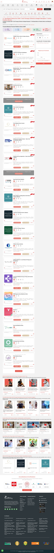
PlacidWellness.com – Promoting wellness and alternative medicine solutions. (9, 526)
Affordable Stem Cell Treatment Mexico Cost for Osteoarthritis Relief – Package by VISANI (20, 389)
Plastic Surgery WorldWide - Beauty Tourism (20, 529)
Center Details (24, 46)
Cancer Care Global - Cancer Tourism (8, 534)
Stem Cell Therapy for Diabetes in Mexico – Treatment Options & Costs (8, 411)
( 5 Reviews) (9, 43)
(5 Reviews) (32, 471)
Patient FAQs (22, 505)
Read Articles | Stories (31, 504)
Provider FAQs (22, 506)
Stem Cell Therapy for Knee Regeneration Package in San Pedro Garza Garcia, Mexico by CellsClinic (8, 389)
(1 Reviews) (45, 471)
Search (40, 9)
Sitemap (21, 510)
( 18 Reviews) (9, 186)
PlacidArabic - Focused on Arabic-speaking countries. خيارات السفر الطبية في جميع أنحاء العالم (33, 526)
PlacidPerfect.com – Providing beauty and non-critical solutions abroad (21, 526)
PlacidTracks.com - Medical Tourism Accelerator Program (43, 521)
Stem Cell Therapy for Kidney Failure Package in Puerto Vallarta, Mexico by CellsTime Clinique (33, 389)
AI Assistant (47, 9)
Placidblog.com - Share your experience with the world (43, 523)
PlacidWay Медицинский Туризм (21, 518)
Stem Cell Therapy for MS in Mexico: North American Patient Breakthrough (20, 448)
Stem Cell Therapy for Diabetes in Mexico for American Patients (8, 447)
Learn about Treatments (31, 503)
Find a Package (30, 499)
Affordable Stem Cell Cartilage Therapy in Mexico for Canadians (45, 447)
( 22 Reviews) (9, 283)
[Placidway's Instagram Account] (14, 509)
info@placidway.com (44, 500)
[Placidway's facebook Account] (5, 509)
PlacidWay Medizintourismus (8, 518)
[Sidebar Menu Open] (1, 2)
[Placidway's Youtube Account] (10, 509)
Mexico (40, 16)
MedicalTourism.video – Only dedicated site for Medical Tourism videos (9, 529)
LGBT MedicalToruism (42, 531)
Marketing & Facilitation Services (23, 502)
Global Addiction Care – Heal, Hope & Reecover (32, 532)
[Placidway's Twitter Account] (7, 509)
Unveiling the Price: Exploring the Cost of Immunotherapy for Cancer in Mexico (20, 429)
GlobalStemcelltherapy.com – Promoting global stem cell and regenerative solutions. (32, 529)
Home (4, 16)
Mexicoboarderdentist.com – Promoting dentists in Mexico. (43, 526)
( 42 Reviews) (9, 59)
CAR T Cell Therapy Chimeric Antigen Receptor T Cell (29, 16)
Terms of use (43, 60)
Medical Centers (9, 16)
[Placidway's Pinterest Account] (12, 509)
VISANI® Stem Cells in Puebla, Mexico (43, 43)
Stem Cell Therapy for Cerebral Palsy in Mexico (44, 410)
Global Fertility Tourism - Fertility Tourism (9, 532)
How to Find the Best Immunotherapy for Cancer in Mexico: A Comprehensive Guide (45, 429)
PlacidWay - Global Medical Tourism (43, 519)
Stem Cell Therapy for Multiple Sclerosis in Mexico (20, 410)
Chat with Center (16, 46)
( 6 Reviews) (9, 316)
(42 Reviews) (20, 471)
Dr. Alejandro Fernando (20, 24)
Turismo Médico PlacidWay (8, 520)
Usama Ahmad (32, 24)
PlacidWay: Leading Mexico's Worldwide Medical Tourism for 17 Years (33, 429)
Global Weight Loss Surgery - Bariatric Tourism (43, 529)
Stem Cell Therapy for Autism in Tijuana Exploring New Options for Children (33, 448)
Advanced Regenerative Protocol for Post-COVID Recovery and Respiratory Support (45, 389)
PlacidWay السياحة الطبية (19, 520)
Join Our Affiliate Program (22, 500)
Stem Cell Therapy (16, 16)
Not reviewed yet (6, 75)
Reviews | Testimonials (31, 502)
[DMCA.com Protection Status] (25, 543)
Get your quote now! (18, 101)
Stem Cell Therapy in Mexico (32, 410)
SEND (43, 63)
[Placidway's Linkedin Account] (16, 509)
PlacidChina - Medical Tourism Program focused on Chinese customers (20, 523)
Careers (21, 507)
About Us (21, 498)
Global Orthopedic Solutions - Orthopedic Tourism (20, 534)
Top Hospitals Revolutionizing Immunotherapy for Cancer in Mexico (7, 429)
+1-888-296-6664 (43, 498)
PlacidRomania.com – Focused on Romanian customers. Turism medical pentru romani (9, 523)
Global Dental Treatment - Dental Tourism (21, 532)
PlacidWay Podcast (30, 518)
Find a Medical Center (31, 498)
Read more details (16, 43)
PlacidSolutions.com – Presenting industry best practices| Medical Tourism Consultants (33, 523)
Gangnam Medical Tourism (31, 520)
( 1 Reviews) (9, 219)
